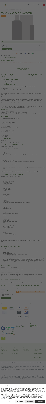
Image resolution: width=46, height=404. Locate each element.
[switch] (4, 397)
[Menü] (5, 394)
